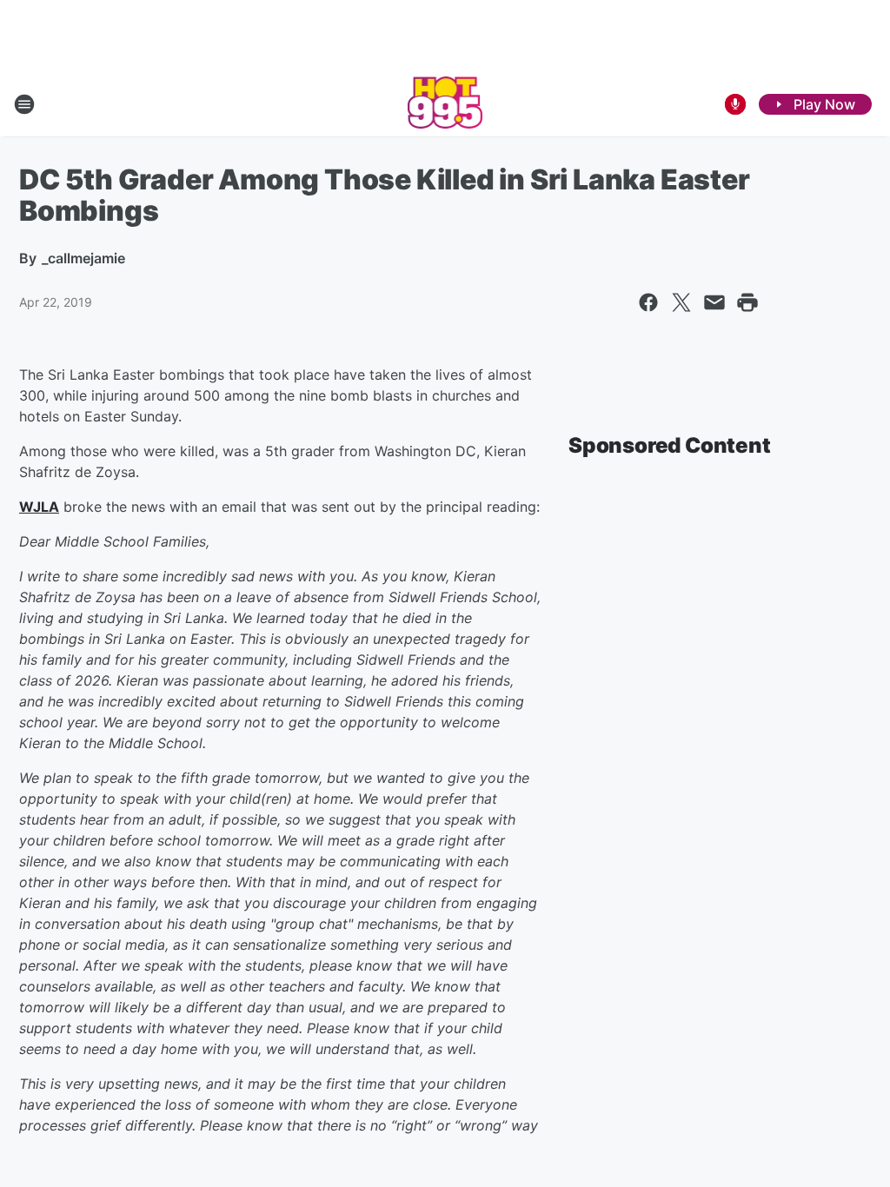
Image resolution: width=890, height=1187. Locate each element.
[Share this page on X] (681, 302)
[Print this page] (747, 302)
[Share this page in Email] (714, 302)
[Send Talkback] (735, 104)
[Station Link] (445, 104)
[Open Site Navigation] (24, 104)
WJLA (39, 506)
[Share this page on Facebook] (648, 302)
